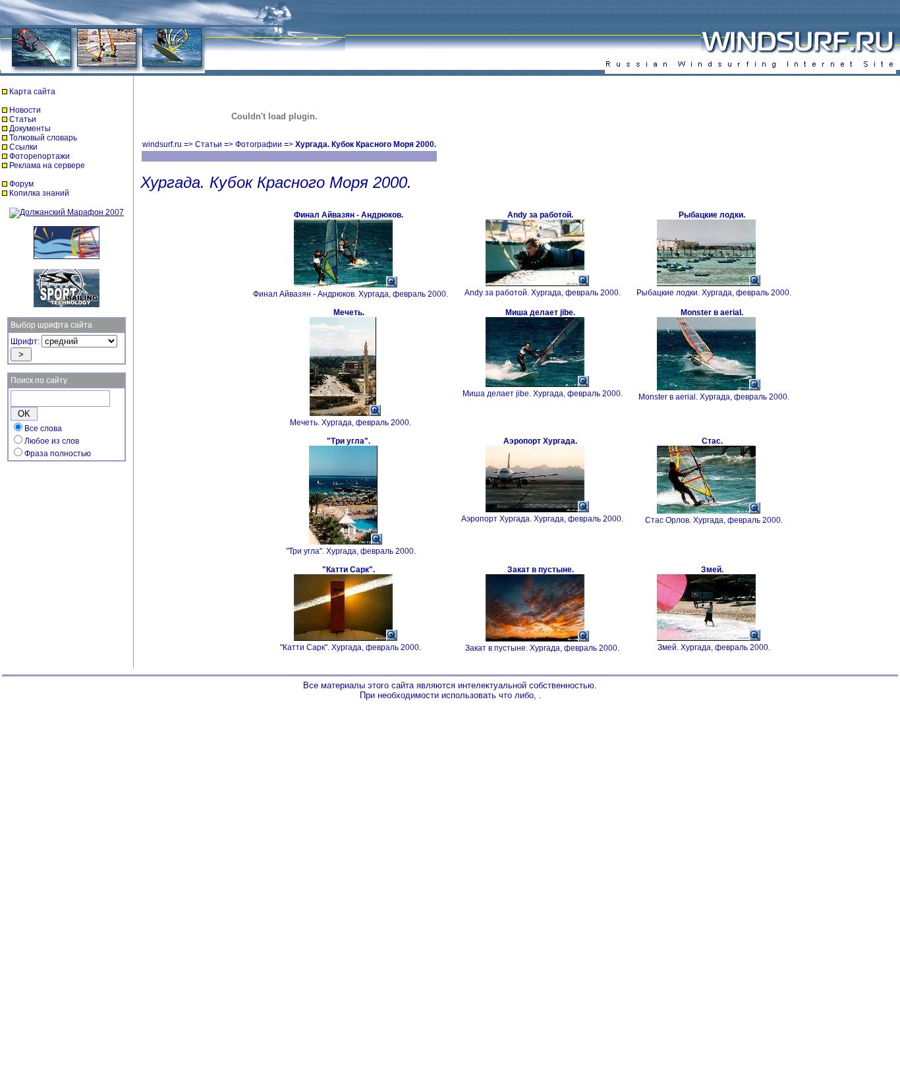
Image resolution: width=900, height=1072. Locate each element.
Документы (30, 128)
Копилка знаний (39, 193)
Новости (25, 110)
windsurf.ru (162, 144)
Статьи (22, 119)
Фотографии (258, 144)
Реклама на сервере (47, 165)
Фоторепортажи (39, 156)
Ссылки (23, 147)
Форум (21, 184)
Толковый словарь (43, 137)
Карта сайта (32, 91)
